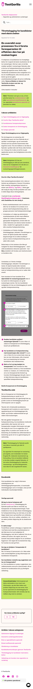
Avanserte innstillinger (10, 167)
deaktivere (9, 504)
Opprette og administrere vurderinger (15, 17)
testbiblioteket (19, 98)
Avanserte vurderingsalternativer (12, 637)
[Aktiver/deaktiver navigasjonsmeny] (30, 4)
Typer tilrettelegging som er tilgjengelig (16, 117)
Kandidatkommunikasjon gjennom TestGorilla (16, 649)
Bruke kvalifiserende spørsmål (11, 643)
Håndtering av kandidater (9, 646)
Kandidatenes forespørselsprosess (14, 123)
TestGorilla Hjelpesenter (9, 15)
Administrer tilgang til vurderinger (12, 633)
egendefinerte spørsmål (20, 102)
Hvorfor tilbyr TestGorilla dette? (13, 120)
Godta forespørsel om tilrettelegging (15, 126)
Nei (13, 617)
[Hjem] (10, 4)
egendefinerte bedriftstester (15, 100)
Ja (7, 617)
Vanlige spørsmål (8, 130)
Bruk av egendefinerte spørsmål (11, 640)
